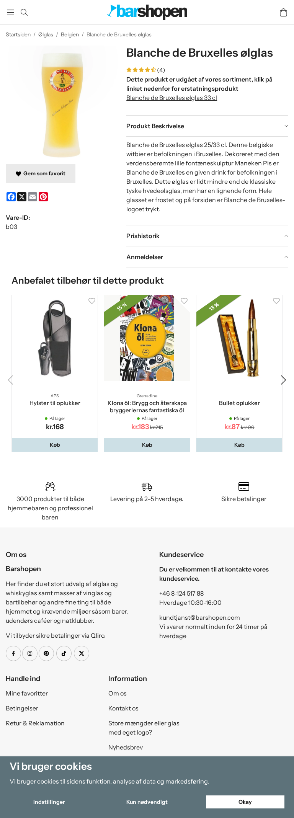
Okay (245, 801)
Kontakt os (123, 708)
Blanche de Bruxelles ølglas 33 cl (171, 97)
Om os (117, 693)
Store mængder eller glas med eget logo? (144, 727)
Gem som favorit (43, 173)
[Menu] (10, 12)
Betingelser (22, 708)
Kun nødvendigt (147, 801)
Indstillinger (49, 801)
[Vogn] (283, 12)
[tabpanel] (207, 180)
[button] (55, 444)
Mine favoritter (27, 693)
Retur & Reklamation (35, 723)
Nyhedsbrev (125, 747)
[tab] (207, 126)
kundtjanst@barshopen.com (199, 617)
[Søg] (24, 12)
